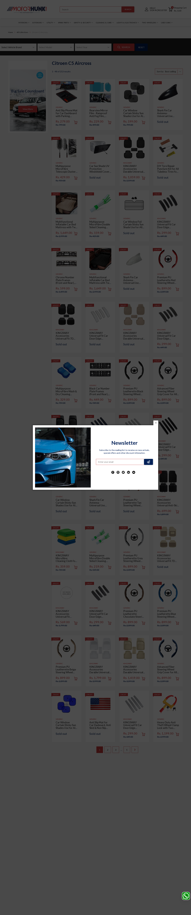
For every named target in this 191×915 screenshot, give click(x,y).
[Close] (155, 422)
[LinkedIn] (128, 472)
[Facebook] (112, 472)
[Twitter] (123, 472)
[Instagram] (118, 472)
